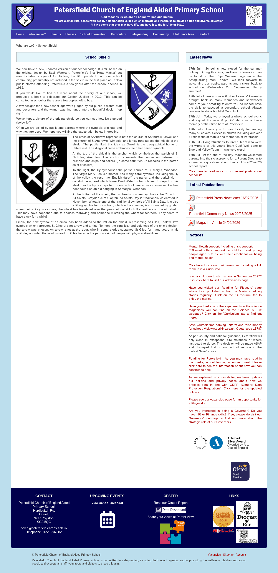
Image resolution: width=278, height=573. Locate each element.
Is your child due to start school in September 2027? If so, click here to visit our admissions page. (225, 278)
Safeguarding (140, 34)
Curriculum (118, 34)
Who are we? (37, 34)
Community (161, 34)
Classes (70, 34)
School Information (93, 34)
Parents (56, 34)
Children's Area (183, 34)
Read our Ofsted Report (171, 503)
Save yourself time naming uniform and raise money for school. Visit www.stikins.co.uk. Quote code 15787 (225, 326)
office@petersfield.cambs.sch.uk (44, 528)
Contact (204, 34)
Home (20, 34)
